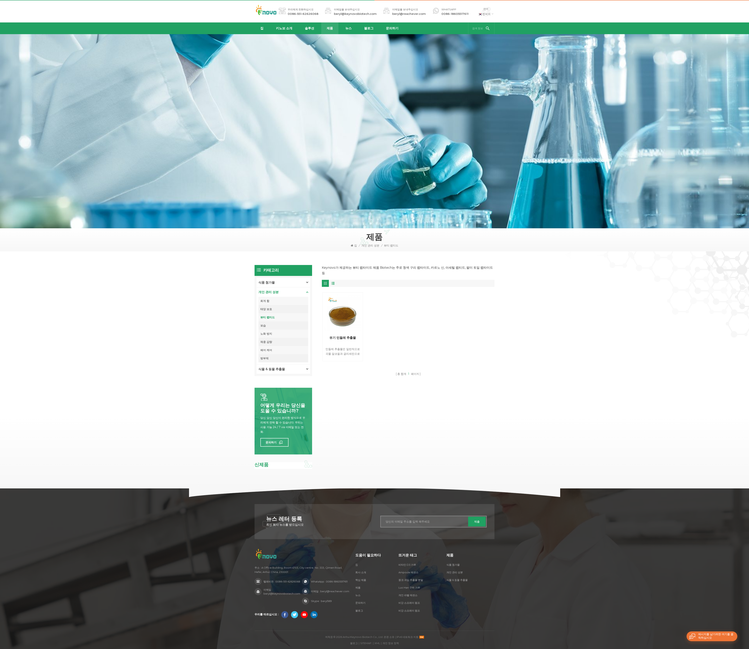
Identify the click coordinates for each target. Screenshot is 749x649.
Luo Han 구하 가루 (409, 587)
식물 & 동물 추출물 (271, 369)
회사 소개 (360, 572)
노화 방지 (266, 333)
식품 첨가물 (266, 282)
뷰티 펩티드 (391, 245)
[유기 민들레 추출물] (343, 313)
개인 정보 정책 (390, 643)
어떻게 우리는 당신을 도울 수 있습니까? (282, 408)
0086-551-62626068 (303, 14)
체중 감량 (266, 342)
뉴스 (348, 28)
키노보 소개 (284, 28)
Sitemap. (366, 643)
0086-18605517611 (455, 14)
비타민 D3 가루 (407, 564)
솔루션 (309, 28)
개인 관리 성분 (370, 245)
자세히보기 (341, 359)
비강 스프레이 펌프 (409, 602)
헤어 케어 (266, 350)
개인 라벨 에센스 (407, 595)
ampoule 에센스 (408, 572)
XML (377, 643)
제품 (330, 28)
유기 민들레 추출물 (342, 338)
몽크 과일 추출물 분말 (410, 579)
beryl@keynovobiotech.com (355, 14)
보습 (263, 325)
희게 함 (264, 301)
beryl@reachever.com (409, 14)
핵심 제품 (360, 579)
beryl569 (326, 601)
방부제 (264, 358)
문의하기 (392, 28)
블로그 (369, 28)
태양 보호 (266, 309)
